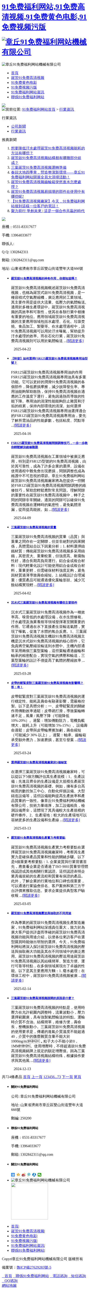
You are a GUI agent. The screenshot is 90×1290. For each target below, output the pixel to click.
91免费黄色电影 (24, 82)
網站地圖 (9, 1285)
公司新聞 (18, 126)
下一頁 (67, 1077)
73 (59, 1077)
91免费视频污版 (24, 87)
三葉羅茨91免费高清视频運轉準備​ (38, 167)
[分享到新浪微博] (24, 1175)
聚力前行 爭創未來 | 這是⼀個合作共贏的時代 (48, 211)
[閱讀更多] (75, 341)
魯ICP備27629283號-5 (34, 1267)
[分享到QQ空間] (18, 1175)
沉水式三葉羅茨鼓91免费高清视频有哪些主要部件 (44, 602)
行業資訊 (66, 109)
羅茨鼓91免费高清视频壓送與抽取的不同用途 (41, 913)
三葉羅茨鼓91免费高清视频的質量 (33, 527)
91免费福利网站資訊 (27, 92)
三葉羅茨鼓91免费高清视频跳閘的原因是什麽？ (42, 998)
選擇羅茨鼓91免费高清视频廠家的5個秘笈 (39, 762)
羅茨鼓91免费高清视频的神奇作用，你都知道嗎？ (44, 278)
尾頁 (77, 1077)
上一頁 (36, 1077)
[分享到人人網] (34, 1175)
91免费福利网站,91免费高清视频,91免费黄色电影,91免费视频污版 (44, 17)
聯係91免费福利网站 (27, 97)
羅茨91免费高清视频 (27, 78)
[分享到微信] (40, 1175)
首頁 (14, 73)
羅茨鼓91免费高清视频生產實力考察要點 (38, 837)
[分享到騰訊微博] (29, 1175)
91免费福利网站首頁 (38, 109)
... (55, 1077)
